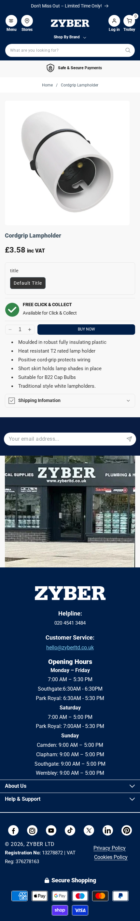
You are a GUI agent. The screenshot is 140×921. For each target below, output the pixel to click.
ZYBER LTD (40, 844)
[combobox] (70, 50)
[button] (11, 17)
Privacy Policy (109, 848)
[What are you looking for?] (127, 50)
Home (47, 85)
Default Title (28, 283)
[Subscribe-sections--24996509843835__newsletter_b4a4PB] (129, 439)
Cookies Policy (111, 857)
